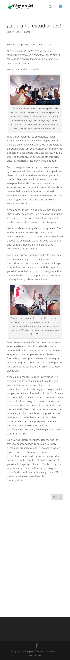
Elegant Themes (34, 651)
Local (27, 31)
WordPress (35, 655)
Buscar (57, 497)
